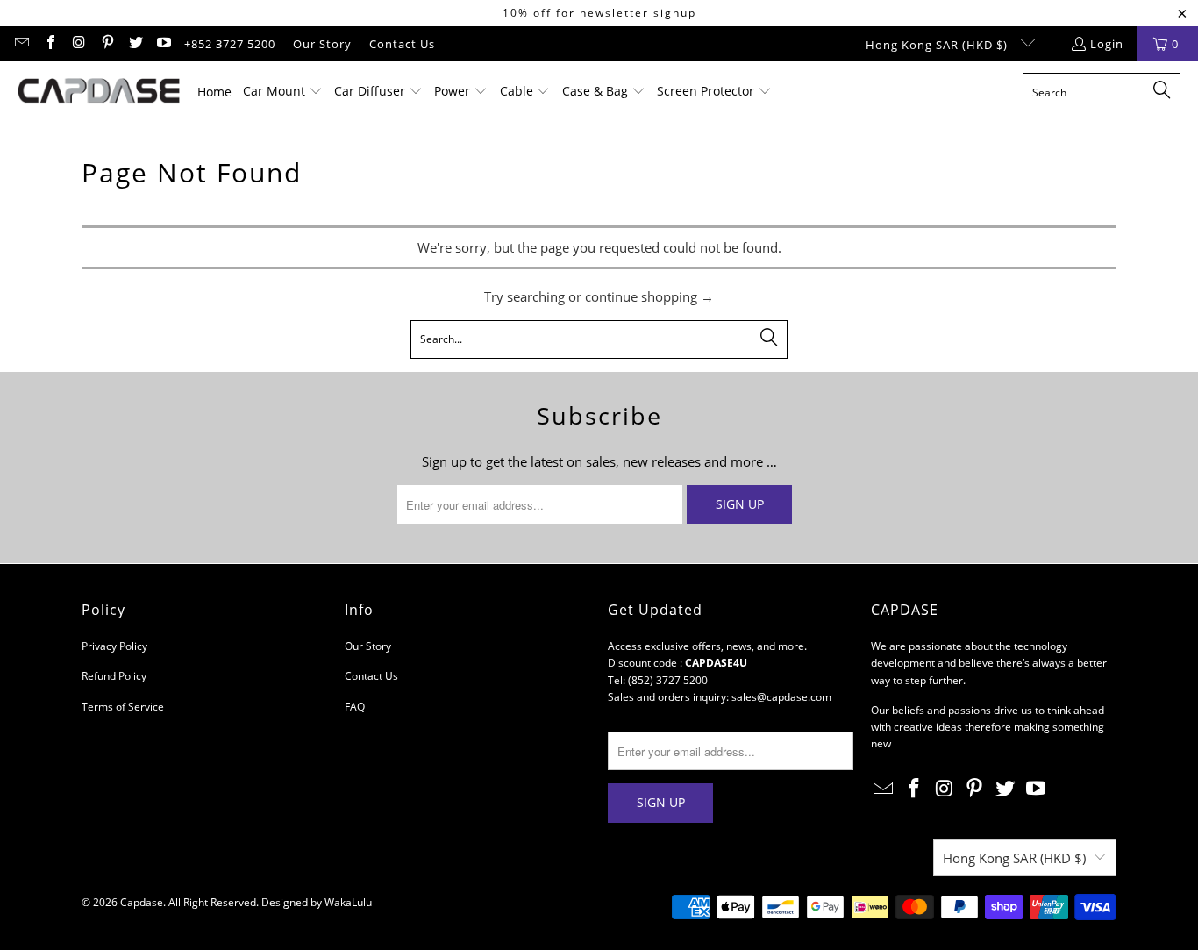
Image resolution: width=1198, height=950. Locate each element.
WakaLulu (348, 902)
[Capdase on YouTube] (163, 44)
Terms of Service (123, 706)
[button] (283, 92)
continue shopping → (649, 296)
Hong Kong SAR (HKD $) (938, 45)
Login (1106, 44)
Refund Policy (114, 675)
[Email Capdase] (21, 44)
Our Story (322, 44)
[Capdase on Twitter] (135, 44)
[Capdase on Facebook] (49, 44)
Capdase (141, 902)
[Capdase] (99, 92)
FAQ (355, 706)
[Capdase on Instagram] (78, 44)
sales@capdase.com (781, 696)
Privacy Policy (114, 646)
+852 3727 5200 (229, 44)
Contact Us (402, 44)
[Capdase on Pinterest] (106, 44)
